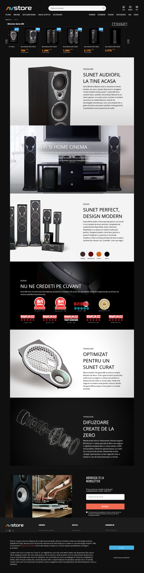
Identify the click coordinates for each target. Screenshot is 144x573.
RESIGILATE (111, 15)
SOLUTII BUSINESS (121, 15)
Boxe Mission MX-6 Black (112, 47)
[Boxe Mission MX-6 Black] (115, 36)
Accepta (121, 548)
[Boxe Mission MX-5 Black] (94, 36)
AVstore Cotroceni (111, 530)
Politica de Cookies (27, 546)
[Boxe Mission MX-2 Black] (31, 36)
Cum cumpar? (76, 530)
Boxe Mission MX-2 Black (28, 47)
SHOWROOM (92, 15)
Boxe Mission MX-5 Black (91, 47)
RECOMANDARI (101, 15)
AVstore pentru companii (46, 530)
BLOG (130, 15)
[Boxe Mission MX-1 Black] (10, 36)
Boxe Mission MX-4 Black (70, 47)
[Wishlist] (130, 9)
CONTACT (136, 15)
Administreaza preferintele (122, 557)
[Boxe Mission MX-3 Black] (52, 36)
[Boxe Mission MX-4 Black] (73, 36)
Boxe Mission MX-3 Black (49, 47)
